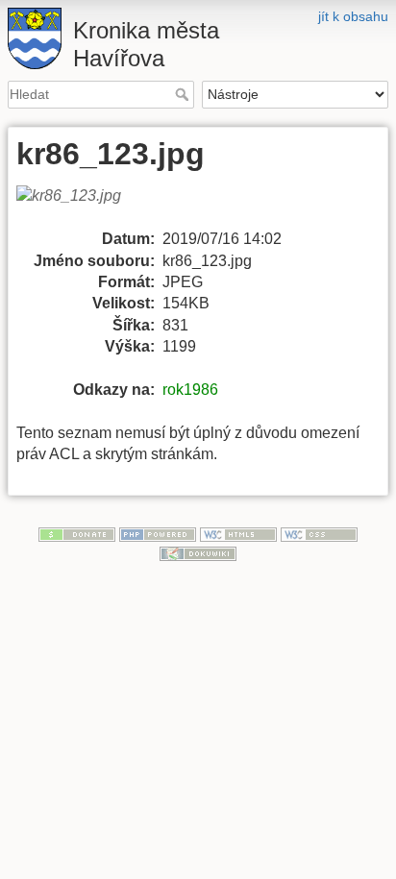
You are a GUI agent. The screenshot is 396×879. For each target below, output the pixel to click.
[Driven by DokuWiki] (198, 552)
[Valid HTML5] (238, 533)
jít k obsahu (353, 16)
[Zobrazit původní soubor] (80, 206)
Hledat (184, 94)
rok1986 (190, 389)
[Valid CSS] (319, 533)
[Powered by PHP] (157, 533)
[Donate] (76, 533)
